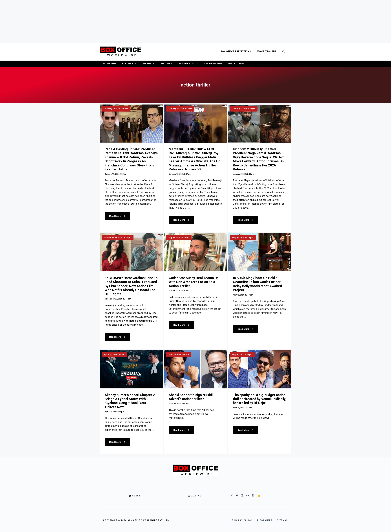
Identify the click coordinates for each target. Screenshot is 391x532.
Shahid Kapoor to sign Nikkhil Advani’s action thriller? (191, 397)
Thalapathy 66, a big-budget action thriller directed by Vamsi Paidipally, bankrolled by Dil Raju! (259, 399)
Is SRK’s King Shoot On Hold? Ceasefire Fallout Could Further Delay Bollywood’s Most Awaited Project (257, 284)
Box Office (127, 63)
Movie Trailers (266, 51)
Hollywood (166, 63)
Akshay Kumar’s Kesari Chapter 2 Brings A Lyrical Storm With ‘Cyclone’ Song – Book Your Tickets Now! (130, 401)
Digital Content (237, 63)
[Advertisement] (195, 21)
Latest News (109, 63)
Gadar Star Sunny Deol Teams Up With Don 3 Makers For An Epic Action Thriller (194, 282)
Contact (197, 496)
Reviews (147, 63)
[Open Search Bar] (283, 51)
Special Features (213, 63)
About (136, 496)
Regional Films (187, 63)
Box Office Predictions (236, 51)
